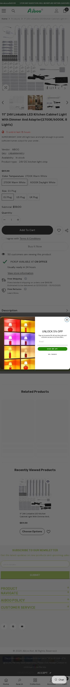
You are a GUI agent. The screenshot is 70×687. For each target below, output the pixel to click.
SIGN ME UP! (52, 349)
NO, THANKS (52, 354)
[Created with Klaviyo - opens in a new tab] (34, 369)
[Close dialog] (67, 320)
